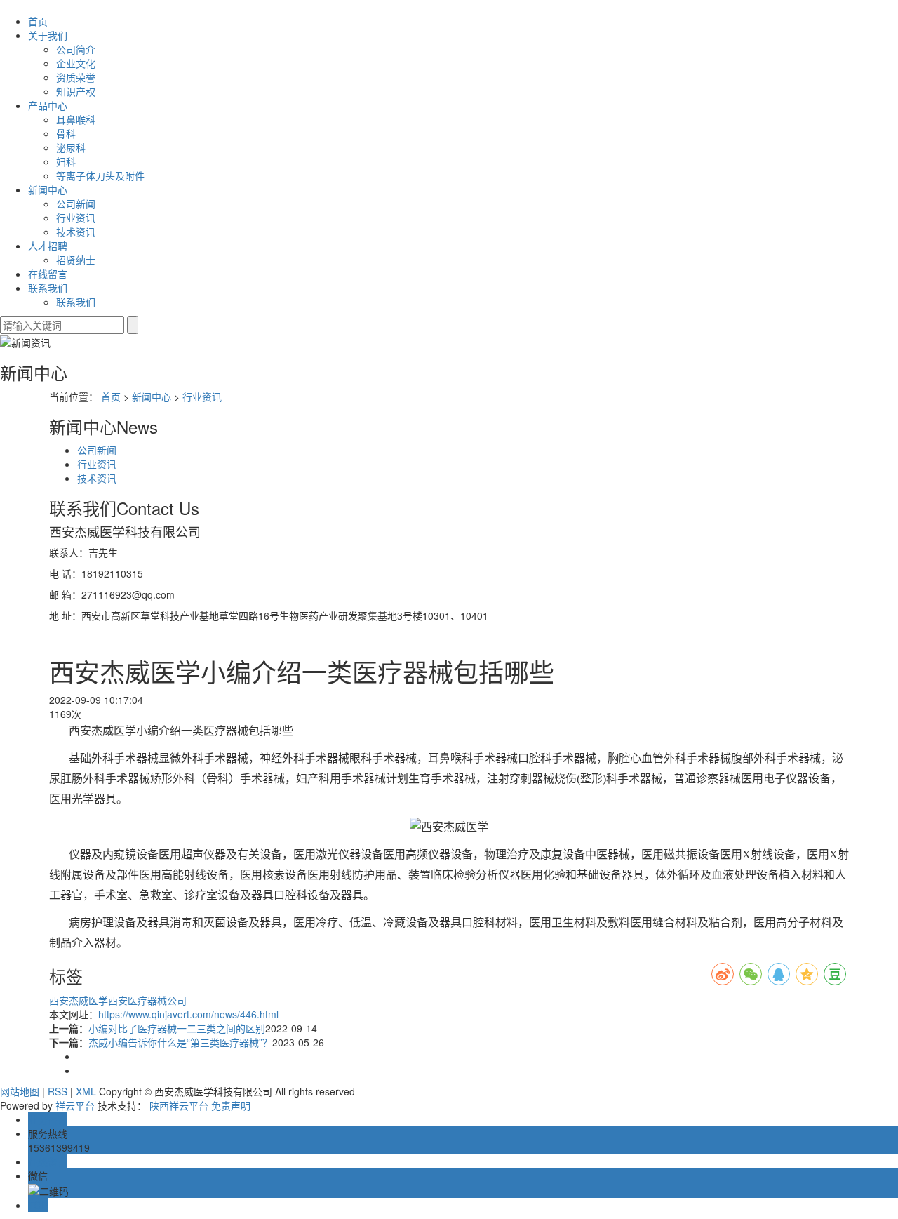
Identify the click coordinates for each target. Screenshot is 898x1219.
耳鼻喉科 (75, 119)
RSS (57, 1091)
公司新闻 (75, 203)
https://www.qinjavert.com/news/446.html (188, 1014)
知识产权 (75, 91)
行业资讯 (75, 218)
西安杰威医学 (78, 1000)
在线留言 (47, 274)
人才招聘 (47, 246)
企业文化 (75, 63)
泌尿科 (71, 147)
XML (86, 1091)
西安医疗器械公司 (147, 1000)
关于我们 (47, 35)
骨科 (66, 133)
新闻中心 (47, 189)
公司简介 (75, 49)
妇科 (66, 161)
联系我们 (47, 288)
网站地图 (19, 1091)
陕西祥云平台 (178, 1105)
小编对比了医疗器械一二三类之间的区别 (176, 1028)
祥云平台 (75, 1105)
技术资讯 (75, 232)
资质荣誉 (75, 77)
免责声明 (230, 1105)
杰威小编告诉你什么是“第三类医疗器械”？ (180, 1042)
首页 (38, 21)
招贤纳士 (75, 260)
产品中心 (47, 105)
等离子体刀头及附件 (100, 175)
